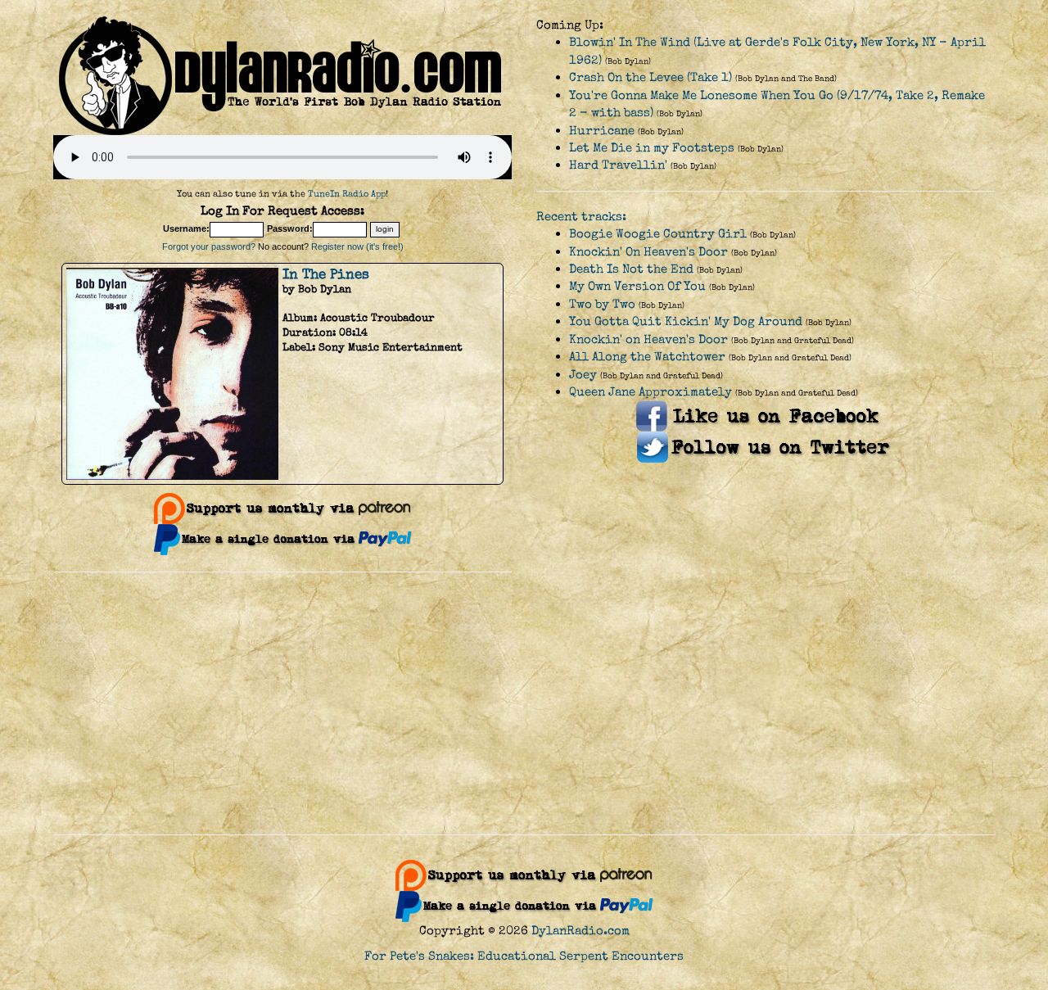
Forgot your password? (208, 246)
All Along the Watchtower (647, 356)
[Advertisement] (524, 703)
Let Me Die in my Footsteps (651, 148)
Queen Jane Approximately (650, 392)
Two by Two (602, 304)
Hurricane (602, 130)
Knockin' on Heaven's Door (648, 339)
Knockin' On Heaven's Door (648, 252)
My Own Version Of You (637, 286)
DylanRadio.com (580, 930)
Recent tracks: (581, 216)
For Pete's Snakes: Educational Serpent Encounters (524, 956)
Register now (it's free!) (357, 246)
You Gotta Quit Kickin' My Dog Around (685, 321)
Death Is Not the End (631, 269)
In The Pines (325, 274)
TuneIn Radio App (347, 194)
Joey (583, 374)
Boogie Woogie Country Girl (658, 234)
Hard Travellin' (618, 165)
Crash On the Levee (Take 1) (650, 77)
